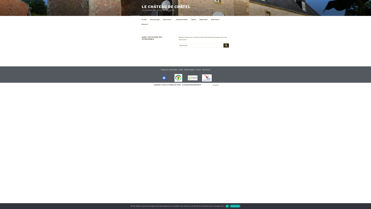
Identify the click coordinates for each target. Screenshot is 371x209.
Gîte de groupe (155, 19)
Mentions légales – (190, 69)
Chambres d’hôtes (182, 19)
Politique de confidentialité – (169, 69)
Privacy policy (235, 206)
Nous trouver (215, 19)
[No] (369, 206)
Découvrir (145, 24)
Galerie (193, 19)
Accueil (144, 19)
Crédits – (181, 69)
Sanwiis (216, 85)
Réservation (203, 19)
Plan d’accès (206, 69)
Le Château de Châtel (166, 7)
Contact (198, 69)
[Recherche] (226, 45)
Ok (227, 206)
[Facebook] (164, 77)
